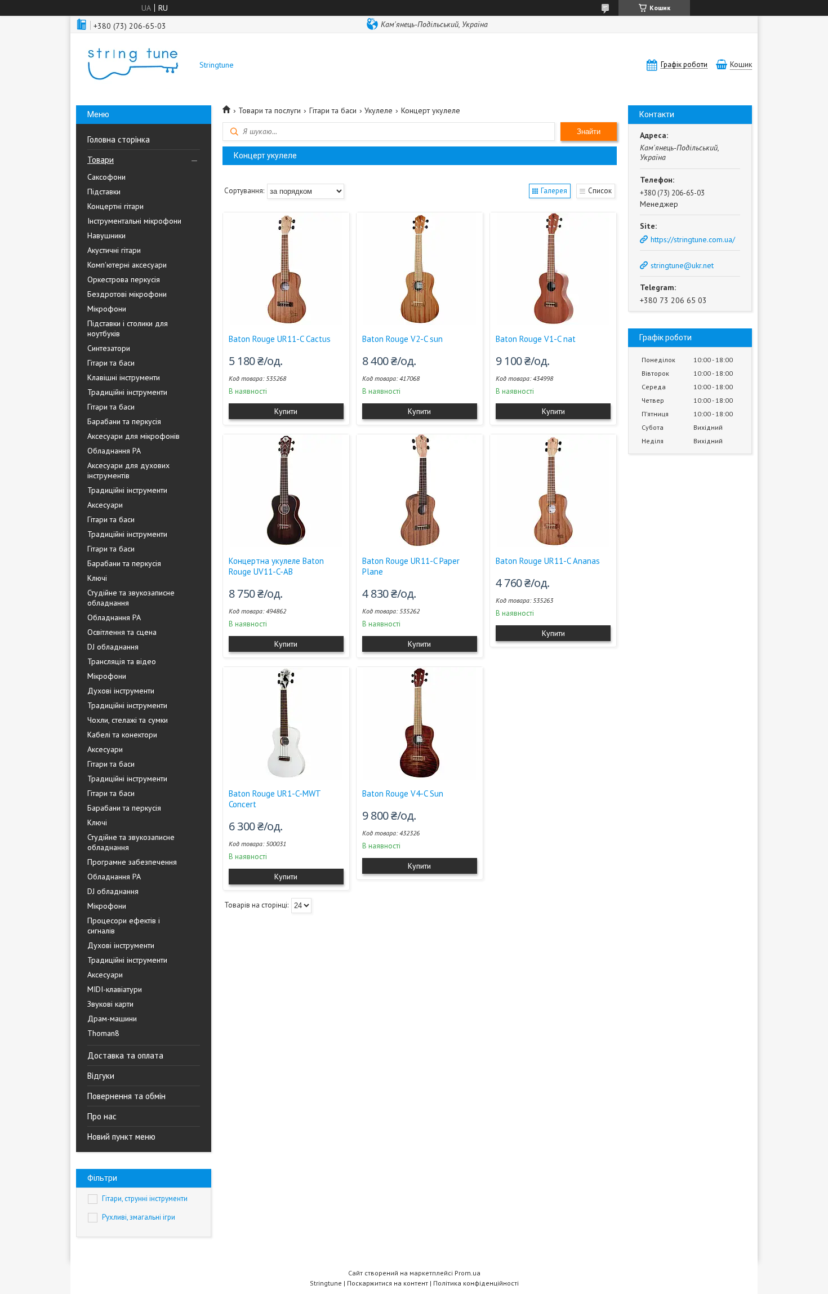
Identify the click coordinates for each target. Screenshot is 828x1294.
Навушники (106, 235)
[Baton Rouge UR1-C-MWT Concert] (286, 723)
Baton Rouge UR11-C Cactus (280, 338)
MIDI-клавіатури (114, 989)
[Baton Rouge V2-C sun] (420, 268)
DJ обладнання (113, 647)
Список (600, 190)
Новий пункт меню (121, 1136)
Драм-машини (112, 1018)
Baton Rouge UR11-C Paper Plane (411, 566)
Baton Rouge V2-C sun (402, 338)
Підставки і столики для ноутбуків (127, 328)
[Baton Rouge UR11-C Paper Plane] (420, 490)
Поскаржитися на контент (387, 1283)
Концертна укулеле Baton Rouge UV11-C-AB (276, 566)
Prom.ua (467, 1273)
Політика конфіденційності (476, 1283)
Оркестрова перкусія (123, 279)
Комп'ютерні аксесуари (127, 265)
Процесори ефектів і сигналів (123, 925)
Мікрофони (106, 309)
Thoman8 (103, 1033)
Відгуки (100, 1075)
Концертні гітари (115, 206)
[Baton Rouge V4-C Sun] (420, 723)
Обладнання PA (114, 451)
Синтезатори (108, 348)
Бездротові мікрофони (127, 294)
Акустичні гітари (114, 250)
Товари (100, 159)
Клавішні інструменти (123, 377)
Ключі (97, 578)
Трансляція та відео (121, 661)
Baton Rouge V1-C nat (536, 338)
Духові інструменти (120, 691)
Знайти (588, 131)
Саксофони (106, 177)
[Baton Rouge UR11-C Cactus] (286, 268)
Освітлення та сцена (122, 632)
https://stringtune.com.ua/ (693, 239)
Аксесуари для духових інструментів (128, 470)
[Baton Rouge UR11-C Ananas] (553, 490)
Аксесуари (105, 505)
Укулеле (378, 110)
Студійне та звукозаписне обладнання (131, 598)
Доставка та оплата (125, 1055)
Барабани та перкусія (124, 421)
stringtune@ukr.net (682, 265)
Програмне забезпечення (132, 862)
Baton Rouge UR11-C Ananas (548, 560)
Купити (285, 411)
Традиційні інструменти (127, 392)
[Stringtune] (132, 65)
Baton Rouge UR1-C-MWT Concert (274, 799)
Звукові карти (110, 1004)
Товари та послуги (269, 110)
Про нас (102, 1116)
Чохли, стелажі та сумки (127, 720)
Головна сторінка (118, 139)
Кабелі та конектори (122, 735)
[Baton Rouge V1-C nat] (553, 268)
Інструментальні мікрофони (134, 221)
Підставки (104, 191)
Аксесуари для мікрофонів (133, 436)
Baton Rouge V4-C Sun (402, 793)
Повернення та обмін (126, 1096)
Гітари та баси (111, 363)
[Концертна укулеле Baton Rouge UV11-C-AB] (286, 490)
